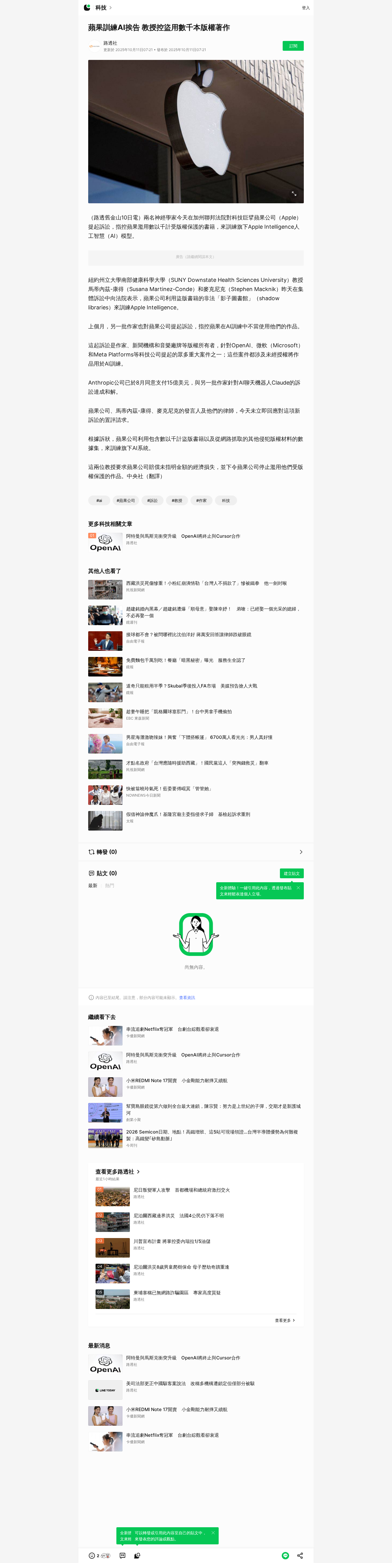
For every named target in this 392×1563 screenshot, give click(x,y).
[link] (122, 1556)
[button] (100, 1556)
